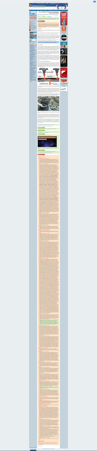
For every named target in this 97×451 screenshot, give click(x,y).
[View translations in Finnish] (43, 3)
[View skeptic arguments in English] (33, 3)
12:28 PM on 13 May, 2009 (46, 241)
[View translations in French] (44, 3)
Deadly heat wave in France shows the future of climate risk (33, 80)
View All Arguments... (33, 29)
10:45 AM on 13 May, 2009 (46, 230)
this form (42, 128)
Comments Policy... (55, 442)
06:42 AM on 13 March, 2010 (46, 389)
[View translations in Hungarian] (47, 3)
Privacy (51, 448)
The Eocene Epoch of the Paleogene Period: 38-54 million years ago (48, 251)
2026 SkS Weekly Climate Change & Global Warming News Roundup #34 (33, 45)
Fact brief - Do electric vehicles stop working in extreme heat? (33, 79)
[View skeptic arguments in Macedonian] (55, 3)
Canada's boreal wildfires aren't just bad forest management (33, 71)
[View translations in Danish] (39, 3)
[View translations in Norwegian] (57, 3)
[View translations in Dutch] (40, 3)
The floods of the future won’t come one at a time (33, 55)
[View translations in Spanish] (64, 3)
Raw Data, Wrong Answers (32, 49)
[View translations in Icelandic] (49, 3)
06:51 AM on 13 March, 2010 (44, 396)
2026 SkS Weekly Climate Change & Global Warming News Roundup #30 (33, 69)
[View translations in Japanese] (52, 3)
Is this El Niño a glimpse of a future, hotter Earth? (33, 48)
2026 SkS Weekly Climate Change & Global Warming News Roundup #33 (33, 50)
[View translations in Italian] (51, 3)
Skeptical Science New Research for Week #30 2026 (33, 70)
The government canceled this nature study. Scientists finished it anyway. (33, 65)
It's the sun (40, 131)
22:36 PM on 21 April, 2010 (45, 406)
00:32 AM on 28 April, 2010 (47, 419)
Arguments (34, 10)
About (59, 10)
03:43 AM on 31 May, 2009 (45, 313)
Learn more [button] (58, 1)
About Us (48, 448)
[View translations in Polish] (58, 3)
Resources (41, 10)
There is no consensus (33, 23)
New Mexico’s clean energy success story (32, 59)
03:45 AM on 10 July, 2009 (46, 335)
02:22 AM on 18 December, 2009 (46, 367)
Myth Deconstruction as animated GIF (46, 135)
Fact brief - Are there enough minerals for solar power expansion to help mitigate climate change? (33, 54)
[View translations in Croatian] (37, 3)
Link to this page (50, 126)
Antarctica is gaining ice (33, 28)
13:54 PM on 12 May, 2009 (45, 213)
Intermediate (49, 16)
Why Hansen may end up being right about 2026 (33, 61)
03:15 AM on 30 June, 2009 (46, 325)
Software (38, 10)
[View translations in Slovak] (62, 3)
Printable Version (40, 126)
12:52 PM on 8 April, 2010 (47, 400)
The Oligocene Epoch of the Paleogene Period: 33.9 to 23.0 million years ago (49, 257)
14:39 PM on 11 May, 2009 (45, 158)
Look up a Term (33, 450)
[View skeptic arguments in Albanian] (34, 3)
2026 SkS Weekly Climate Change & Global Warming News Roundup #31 (33, 63)
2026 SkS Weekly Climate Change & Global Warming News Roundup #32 (33, 57)
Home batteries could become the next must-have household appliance (33, 77)
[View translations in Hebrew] (46, 3)
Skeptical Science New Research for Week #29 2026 (33, 76)
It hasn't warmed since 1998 (33, 27)
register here (41, 444)
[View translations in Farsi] (41, 3)
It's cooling (32, 24)
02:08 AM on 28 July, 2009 (46, 351)
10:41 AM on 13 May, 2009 (46, 225)
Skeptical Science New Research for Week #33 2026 (33, 52)
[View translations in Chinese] (35, 3)
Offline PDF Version (45, 126)
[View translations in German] (45, 3)
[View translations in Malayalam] (56, 3)
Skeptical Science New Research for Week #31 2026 (33, 64)
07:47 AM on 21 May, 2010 (47, 437)
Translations (55, 10)
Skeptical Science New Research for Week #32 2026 (33, 58)
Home (30, 10)
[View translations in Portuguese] (60, 3)
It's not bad (32, 22)
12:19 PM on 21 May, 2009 (45, 258)
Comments (45, 10)
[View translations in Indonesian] (50, 3)
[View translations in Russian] (61, 3)
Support (62, 10)
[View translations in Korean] (53, 3)
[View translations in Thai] (67, 3)
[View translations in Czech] (38, 3)
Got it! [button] (94, 1)
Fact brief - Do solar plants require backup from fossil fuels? (33, 67)
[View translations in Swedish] (66, 3)
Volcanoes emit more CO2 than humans (43, 132)
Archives (31, 81)
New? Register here (34, 41)
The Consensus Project (50, 10)
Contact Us (53, 448)
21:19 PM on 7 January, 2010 (45, 380)
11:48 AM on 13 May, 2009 (46, 233)
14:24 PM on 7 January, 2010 (45, 373)
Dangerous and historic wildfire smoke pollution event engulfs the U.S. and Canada (33, 73)
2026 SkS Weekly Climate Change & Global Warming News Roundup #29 (33, 75)
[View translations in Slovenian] (63, 3)
